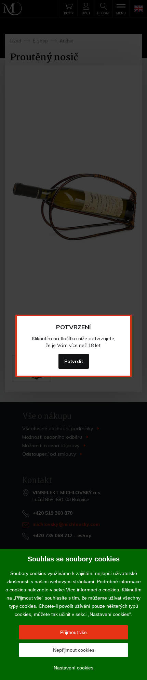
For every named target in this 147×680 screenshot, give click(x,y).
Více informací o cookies (92, 589)
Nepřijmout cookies (73, 650)
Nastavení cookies (73, 667)
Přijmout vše (73, 632)
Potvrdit (73, 361)
